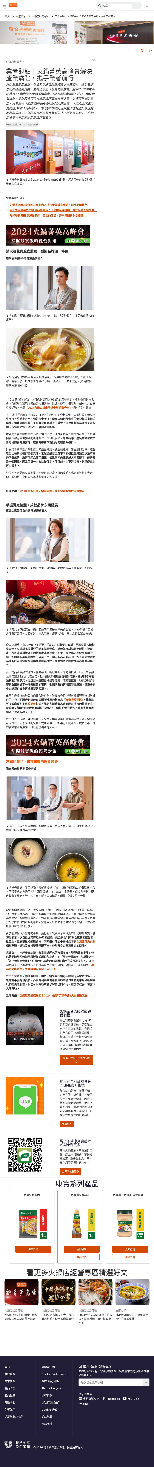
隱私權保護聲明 (51, 1402)
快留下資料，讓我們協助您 (76, 1059)
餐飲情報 (10, 1374)
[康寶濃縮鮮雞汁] (80, 1223)
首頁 (7, 1367)
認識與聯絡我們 (14, 1416)
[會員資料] (146, 5)
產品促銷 (10, 1395)
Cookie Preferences (55, 1374)
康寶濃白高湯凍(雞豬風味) (129, 1195)
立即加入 (67, 1124)
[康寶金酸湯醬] (31, 1223)
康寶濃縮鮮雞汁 (80, 1195)
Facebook (113, 1398)
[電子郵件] (150, 50)
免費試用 (10, 1409)
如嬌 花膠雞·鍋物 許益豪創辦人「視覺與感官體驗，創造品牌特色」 (50, 205)
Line (86, 1404)
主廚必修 (121, 1310)
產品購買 (10, 1388)
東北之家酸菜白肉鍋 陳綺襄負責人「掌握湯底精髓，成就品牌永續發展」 (53, 210)
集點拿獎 (10, 1402)
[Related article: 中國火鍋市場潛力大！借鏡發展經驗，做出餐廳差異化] (58, 1292)
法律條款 (47, 1395)
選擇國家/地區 (50, 1381)
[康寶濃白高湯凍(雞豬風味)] (128, 1223)
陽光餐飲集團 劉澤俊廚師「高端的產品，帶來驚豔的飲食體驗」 (48, 215)
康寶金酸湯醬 (32, 1195)
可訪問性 (47, 1423)
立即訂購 (81, 1249)
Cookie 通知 (49, 1409)
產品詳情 (33, 1249)
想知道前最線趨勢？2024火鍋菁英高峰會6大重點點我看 (53, 995)
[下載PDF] (142, 50)
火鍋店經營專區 (15, 61)
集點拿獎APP (91, 1398)
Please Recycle (51, 1388)
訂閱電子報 (48, 1367)
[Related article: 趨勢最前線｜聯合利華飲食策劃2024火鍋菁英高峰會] (21, 1292)
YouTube (133, 1398)
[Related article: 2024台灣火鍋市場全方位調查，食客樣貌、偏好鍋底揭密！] (95, 1292)
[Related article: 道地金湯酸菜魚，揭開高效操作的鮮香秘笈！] (132, 1292)
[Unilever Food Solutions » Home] (13, 5)
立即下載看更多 (70, 1171)
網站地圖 (47, 1416)
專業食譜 (10, 1381)
